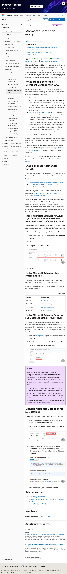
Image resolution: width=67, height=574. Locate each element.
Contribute (33, 570)
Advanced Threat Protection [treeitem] (13, 97)
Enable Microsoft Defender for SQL (37, 50)
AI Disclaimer (5, 570)
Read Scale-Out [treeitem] (10, 60)
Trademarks (14, 573)
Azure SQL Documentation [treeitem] (11, 35)
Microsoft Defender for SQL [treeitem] (14, 92)
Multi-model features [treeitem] (12, 54)
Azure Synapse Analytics (49, 61)
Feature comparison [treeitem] (12, 50)
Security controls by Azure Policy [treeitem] (13, 80)
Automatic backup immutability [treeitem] (13, 119)
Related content (31, 54)
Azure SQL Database (36, 26)
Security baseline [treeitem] (13, 84)
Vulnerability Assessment (37, 98)
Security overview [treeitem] (13, 73)
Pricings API (44, 300)
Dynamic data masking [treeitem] (14, 106)
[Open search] (58, 15)
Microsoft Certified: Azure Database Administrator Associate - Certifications (44, 545)
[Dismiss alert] (63, 3)
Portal (46, 20)
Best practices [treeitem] (12, 76)
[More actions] (64, 25)
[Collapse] (21, 24)
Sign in (63, 15)
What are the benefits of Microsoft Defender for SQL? (42, 47)
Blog (25, 570)
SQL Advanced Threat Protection (39, 112)
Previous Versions (16, 570)
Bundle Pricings (46, 310)
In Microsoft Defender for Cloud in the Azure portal (46, 182)
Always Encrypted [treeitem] (13, 87)
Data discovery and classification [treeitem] (13, 102)
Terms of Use (5, 573)
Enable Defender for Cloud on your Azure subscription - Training (44, 534)
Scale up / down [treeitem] (11, 57)
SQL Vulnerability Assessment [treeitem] (13, 111)
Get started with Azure (57, 20)
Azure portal (39, 232)
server (51, 143)
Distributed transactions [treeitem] (13, 63)
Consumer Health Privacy (52, 570)
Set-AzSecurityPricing (47, 307)
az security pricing (46, 304)
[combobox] (12, 27)
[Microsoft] (3, 15)
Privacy (40, 570)
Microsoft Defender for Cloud (38, 504)
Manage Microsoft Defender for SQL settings (40, 52)
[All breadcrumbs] (26, 25)
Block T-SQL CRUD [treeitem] (13, 115)
